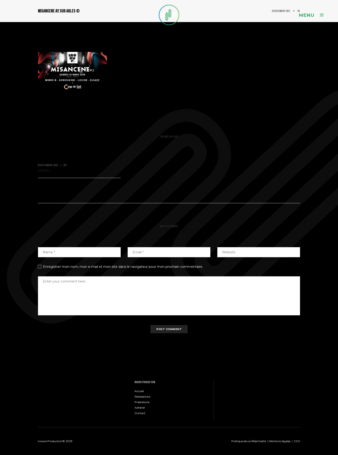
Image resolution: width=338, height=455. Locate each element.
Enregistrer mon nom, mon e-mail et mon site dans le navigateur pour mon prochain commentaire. (123, 267)
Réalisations (142, 396)
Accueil (139, 391)
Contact (140, 413)
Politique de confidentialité (248, 441)
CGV (297, 441)
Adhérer (140, 407)
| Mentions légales (278, 441)
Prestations (142, 402)
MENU (44, 170)
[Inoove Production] (169, 15)
